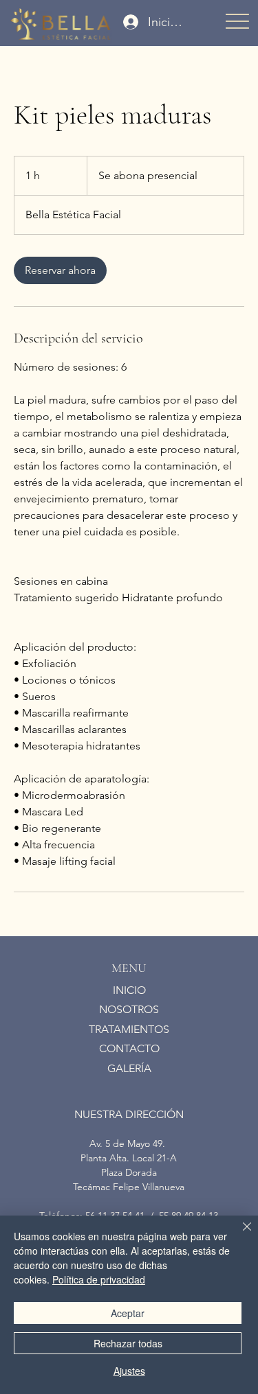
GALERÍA (129, 1068)
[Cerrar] (238, 1234)
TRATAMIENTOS (129, 1029)
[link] (60, 270)
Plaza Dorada (129, 1172)
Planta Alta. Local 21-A (128, 1158)
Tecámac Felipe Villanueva (128, 1187)
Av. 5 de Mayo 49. (128, 1143)
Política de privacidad (98, 1279)
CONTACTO (129, 1048)
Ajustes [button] (129, 1371)
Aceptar (127, 1313)
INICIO (129, 990)
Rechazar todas (128, 1343)
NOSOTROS (129, 1009)
